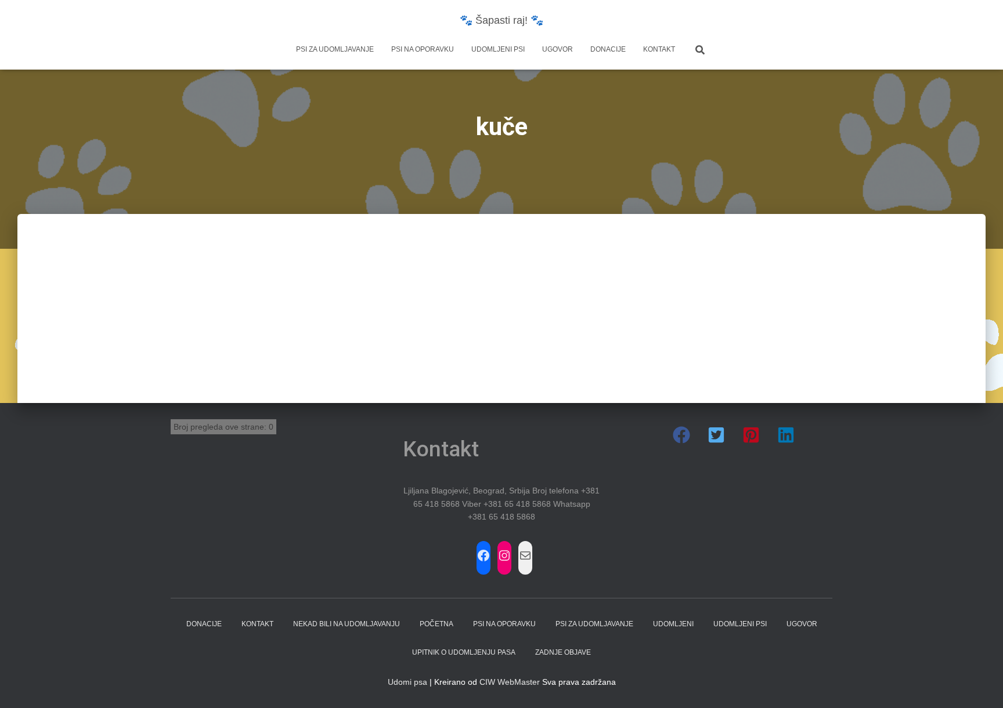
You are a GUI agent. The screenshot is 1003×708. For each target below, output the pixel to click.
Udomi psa (407, 682)
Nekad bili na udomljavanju (346, 624)
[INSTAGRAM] (504, 555)
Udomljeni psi (498, 49)
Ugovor (557, 49)
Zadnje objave (563, 652)
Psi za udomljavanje (335, 49)
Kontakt (659, 49)
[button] (681, 434)
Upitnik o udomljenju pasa (463, 652)
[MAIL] (525, 555)
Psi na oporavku (422, 49)
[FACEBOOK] (483, 555)
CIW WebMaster (509, 682)
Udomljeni (673, 624)
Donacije (608, 49)
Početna (436, 624)
